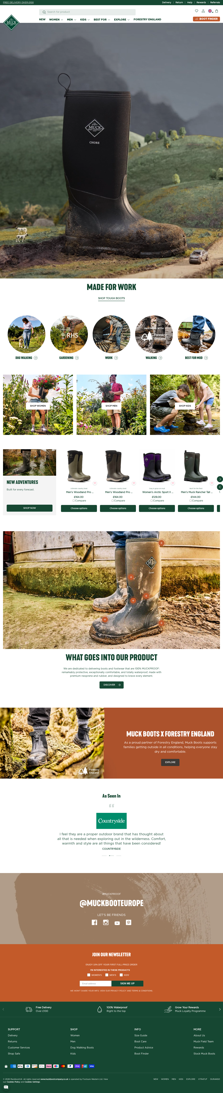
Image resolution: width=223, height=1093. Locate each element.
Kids (73, 1054)
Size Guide (140, 1035)
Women (75, 1035)
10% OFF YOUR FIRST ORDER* (19, 2)
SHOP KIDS (185, 406)
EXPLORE (120, 19)
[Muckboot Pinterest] (128, 922)
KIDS (83, 19)
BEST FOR (100, 19)
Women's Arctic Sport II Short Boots (157, 492)
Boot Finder (141, 1054)
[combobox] (87, 12)
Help (189, 2)
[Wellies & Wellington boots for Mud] (196, 334)
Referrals (215, 2)
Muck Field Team (204, 1041)
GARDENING (66, 358)
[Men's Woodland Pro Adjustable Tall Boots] (79, 467)
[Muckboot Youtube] (117, 923)
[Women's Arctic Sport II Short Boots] (157, 467)
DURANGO (215, 1079)
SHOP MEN (111, 406)
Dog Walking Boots (82, 1047)
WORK (109, 358)
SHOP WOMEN (38, 406)
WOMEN (54, 19)
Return (179, 2)
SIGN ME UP (127, 983)
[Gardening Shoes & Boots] (69, 334)
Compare (80, 501)
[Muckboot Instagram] (105, 922)
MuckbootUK (16, 1079)
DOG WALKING (23, 358)
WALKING (151, 358)
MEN (70, 19)
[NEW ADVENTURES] (29, 462)
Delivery (166, 2)
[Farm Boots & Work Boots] (111, 334)
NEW (42, 19)
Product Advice (143, 1047)
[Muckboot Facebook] (94, 922)
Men (72, 1041)
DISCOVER (109, 685)
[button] (216, 11)
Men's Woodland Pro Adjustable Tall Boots (79, 492)
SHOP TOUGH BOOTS (111, 298)
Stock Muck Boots (204, 1054)
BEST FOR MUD (194, 358)
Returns (12, 1041)
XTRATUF (202, 1079)
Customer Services (19, 1047)
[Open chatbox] (6, 1087)
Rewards (201, 2)
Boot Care (140, 1041)
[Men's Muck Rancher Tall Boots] (196, 467)
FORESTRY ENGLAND (147, 19)
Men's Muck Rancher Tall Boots (196, 492)
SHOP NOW (29, 508)
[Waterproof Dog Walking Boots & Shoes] (27, 334)
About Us (199, 1035)
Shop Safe (14, 1054)
